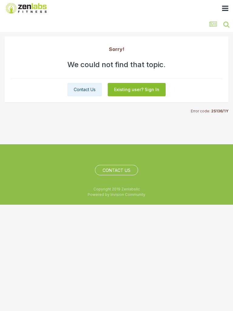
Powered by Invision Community (116, 194)
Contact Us (85, 89)
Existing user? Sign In (136, 89)
